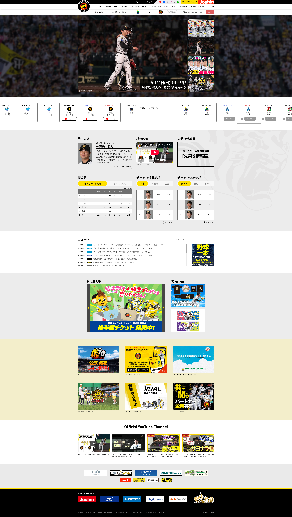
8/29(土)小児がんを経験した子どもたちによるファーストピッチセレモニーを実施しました (125, 255)
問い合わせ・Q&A (150, 512)
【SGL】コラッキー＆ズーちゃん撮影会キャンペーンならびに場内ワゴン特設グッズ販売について (128, 245)
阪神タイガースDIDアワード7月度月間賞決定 (109, 266)
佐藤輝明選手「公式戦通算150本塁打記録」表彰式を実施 (113, 262)
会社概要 (80, 512)
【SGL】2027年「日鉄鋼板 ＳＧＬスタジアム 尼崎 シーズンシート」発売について (122, 248)
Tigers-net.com (141, 2)
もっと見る (168, 222)
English (149, 2)
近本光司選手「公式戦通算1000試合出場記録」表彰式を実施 (115, 259)
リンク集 (162, 512)
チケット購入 (229, 118)
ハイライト (71, 119)
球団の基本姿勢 (90, 512)
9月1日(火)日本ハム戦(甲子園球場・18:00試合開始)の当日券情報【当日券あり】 (122, 252)
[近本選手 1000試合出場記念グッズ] (188, 295)
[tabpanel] (132, 56)
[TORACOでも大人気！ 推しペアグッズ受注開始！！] (188, 320)
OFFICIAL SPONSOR (86, 493)
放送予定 (210, 12)
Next (163, 308)
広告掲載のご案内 (136, 512)
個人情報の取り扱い (122, 512)
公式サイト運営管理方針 (105, 512)
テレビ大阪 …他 (153, 108)
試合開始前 (172, 12)
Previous (88, 308)
